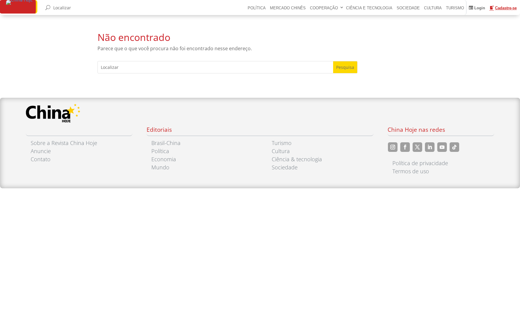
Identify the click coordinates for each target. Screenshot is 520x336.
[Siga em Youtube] (442, 147)
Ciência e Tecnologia (369, 8)
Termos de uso (410, 171)
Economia (163, 159)
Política (257, 8)
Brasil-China (166, 142)
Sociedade (408, 8)
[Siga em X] (417, 147)
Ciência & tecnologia (297, 159)
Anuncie (41, 151)
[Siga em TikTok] (454, 147)
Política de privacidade (420, 163)
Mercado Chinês (288, 8)
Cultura (433, 8)
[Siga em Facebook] (405, 147)
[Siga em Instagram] (393, 147)
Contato (41, 159)
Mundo (160, 167)
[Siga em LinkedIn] (430, 147)
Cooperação (324, 8)
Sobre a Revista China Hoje (64, 142)
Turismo (455, 8)
